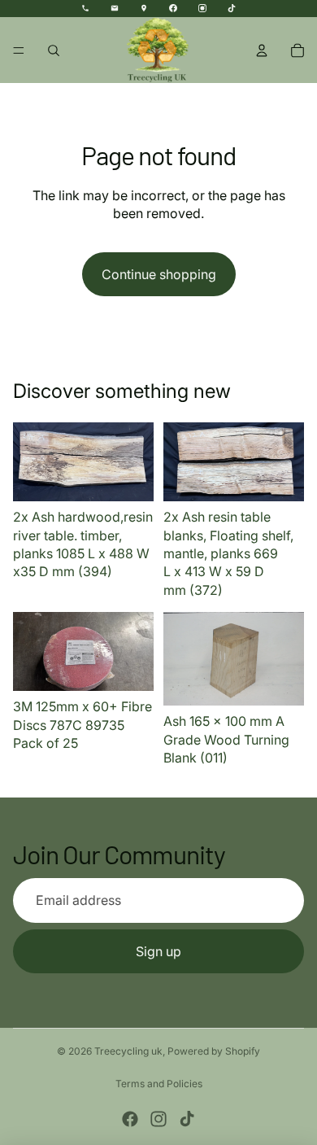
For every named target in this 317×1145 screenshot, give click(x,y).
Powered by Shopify (213, 1051)
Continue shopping (159, 274)
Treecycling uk (128, 1051)
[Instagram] (158, 1119)
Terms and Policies (158, 1083)
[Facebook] (130, 1119)
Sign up (158, 951)
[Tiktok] (187, 1119)
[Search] (54, 50)
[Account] (262, 50)
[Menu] (18, 50)
